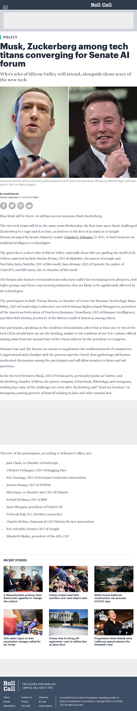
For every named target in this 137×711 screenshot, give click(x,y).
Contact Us (26, 697)
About (6, 697)
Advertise (43, 697)
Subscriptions (45, 705)
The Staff (25, 705)
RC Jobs (42, 701)
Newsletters (10, 705)
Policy (10, 37)
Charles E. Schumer (78, 237)
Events (7, 701)
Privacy (24, 701)
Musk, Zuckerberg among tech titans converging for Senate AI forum (65, 55)
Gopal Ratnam (11, 194)
